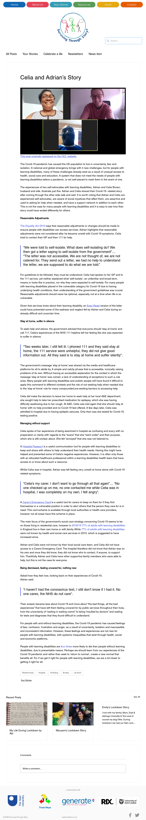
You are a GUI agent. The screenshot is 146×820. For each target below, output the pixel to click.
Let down (77, 673)
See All (137, 697)
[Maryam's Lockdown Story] (73, 713)
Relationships (28, 673)
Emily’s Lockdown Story (115, 707)
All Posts (11, 54)
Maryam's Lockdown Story (71, 730)
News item (95, 54)
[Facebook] (130, 815)
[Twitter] (137, 815)
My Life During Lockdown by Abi (26, 732)
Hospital (41, 673)
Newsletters (75, 54)
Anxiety (66, 673)
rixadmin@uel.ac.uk (69, 817)
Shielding (54, 673)
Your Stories (30, 54)
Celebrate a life (52, 54)
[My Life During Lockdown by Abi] (26, 713)
